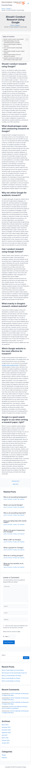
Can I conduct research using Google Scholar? (13, 48)
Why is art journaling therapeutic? (15, 497)
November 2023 (6, 730)
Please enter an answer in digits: (12, 631)
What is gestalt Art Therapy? (13, 547)
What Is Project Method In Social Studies (13, 670)
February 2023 (6, 740)
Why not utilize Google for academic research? (13, 45)
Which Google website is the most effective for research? (12, 55)
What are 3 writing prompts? (13, 555)
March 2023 (5, 738)
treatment (4, 757)
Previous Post (15, 481)
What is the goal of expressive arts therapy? (14, 530)
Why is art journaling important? (14, 513)
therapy (15, 499)
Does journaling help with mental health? (14, 521)
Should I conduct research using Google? (14, 39)
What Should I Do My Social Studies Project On (14, 673)
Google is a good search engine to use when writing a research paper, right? (13, 58)
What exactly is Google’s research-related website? (14, 52)
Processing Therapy (7, 5)
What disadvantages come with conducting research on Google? (12, 41)
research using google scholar (10, 365)
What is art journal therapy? (13, 505)
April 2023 (4, 735)
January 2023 (5, 743)
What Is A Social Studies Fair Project (11, 675)
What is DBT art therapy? (12, 540)
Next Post (15, 484)
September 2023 (6, 732)
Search (3, 655)
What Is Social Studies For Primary (11, 678)
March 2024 (5, 724)
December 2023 (6, 727)
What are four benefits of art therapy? (13, 564)
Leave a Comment (7, 499)
